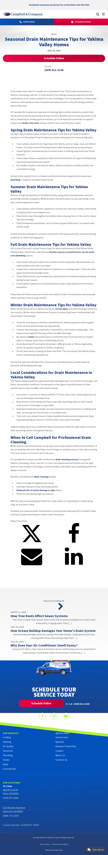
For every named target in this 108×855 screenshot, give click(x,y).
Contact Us (61, 760)
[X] (32, 543)
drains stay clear (30, 123)
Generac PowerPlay (65, 746)
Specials (59, 742)
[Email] (32, 566)
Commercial (9, 769)
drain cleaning (41, 476)
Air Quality (8, 746)
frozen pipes (61, 308)
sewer (31, 336)
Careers (59, 751)
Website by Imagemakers (54, 850)
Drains (6, 760)
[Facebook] (74, 543)
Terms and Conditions (60, 844)
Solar (5, 764)
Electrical (8, 751)
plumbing (15, 179)
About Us (60, 755)
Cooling (7, 737)
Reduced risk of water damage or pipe (35, 490)
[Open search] (97, 14)
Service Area (61, 737)
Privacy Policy (45, 844)
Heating (7, 742)
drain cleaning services (67, 459)
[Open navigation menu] (103, 14)
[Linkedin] (74, 566)
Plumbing (8, 755)
